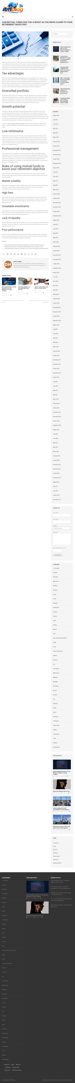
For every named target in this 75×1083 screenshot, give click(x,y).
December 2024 (57, 202)
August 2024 (56, 220)
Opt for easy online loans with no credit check (41, 287)
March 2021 (56, 399)
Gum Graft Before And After (60, 638)
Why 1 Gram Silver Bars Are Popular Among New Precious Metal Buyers (65, 81)
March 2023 (56, 294)
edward (64, 776)
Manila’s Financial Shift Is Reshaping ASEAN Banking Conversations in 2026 (24, 246)
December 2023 (57, 255)
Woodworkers (56, 747)
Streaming (55, 716)
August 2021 (56, 377)
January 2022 (56, 355)
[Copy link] (35, 254)
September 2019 (57, 477)
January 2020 (56, 460)
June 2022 (55, 333)
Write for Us (56, 859)
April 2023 (55, 290)
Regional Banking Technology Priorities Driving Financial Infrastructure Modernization (26, 248)
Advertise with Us (57, 863)
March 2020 (56, 451)
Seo (54, 699)
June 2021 (55, 386)
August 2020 (56, 429)
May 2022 (55, 338)
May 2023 (55, 285)
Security (55, 694)
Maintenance (56, 673)
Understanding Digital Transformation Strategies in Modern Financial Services (24, 245)
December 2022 (57, 307)
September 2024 (57, 215)
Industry (55, 655)
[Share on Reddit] (25, 254)
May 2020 (55, 442)
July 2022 (55, 329)
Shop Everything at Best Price (61, 791)
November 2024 (57, 207)
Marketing (55, 677)
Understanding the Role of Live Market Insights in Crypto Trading (65, 49)
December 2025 (57, 150)
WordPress (70, 1080)
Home (54, 646)
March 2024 (56, 242)
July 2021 (55, 381)
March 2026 (56, 137)
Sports (54, 712)
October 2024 (56, 211)
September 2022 (57, 320)
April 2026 (55, 133)
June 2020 (55, 438)
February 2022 (56, 351)
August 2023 (56, 272)
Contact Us (55, 843)
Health (54, 642)
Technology (56, 721)
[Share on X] (11, 254)
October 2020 (56, 421)
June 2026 (55, 124)
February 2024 (56, 246)
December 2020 (57, 412)
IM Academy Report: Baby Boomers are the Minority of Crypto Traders (9, 289)
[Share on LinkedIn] (14, 254)
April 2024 (55, 237)
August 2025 (56, 167)
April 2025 (55, 185)
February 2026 (56, 141)
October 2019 (56, 473)
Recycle (55, 690)
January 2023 (56, 303)
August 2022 (56, 325)
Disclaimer (55, 853)
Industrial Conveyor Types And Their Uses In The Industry (61, 827)
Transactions (56, 734)
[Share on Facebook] (7, 254)
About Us (55, 849)
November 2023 (57, 259)
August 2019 (56, 482)
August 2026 (56, 115)
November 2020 (57, 416)
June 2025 (55, 176)
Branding (55, 585)
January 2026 (56, 146)
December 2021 (57, 359)
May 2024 (55, 233)
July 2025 (55, 172)
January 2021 (56, 408)
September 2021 (57, 373)
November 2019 (57, 469)
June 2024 (55, 229)
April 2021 (55, 394)
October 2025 (56, 159)
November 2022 (57, 311)
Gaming (55, 625)
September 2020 (57, 425)
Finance (55, 616)
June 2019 (55, 490)
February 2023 (56, 298)
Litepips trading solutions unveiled (16, 123)
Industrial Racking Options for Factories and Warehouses (65, 91)
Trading (55, 729)
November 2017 (57, 499)
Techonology (56, 725)
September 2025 (57, 163)
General (55, 629)
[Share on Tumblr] (28, 254)
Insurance (55, 660)
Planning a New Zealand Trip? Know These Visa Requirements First (65, 70)
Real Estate (55, 686)
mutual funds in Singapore (18, 78)
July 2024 (55, 224)
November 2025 (57, 154)
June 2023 (55, 281)
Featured (55, 612)
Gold (54, 633)
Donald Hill (14, 58)
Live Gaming (56, 668)
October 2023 (56, 263)
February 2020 (56, 456)
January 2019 (56, 495)
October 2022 (56, 316)
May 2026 (55, 128)
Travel (54, 738)
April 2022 (55, 342)
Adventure (55, 577)
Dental (54, 598)
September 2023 (57, 268)
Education (55, 603)
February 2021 (56, 403)
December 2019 (57, 464)
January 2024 (56, 250)
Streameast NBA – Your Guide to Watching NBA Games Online (65, 100)
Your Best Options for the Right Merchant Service (24, 288)
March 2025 (56, 189)
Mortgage (55, 681)
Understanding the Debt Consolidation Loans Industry (61, 808)
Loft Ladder (56, 568)
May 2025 (55, 181)
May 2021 (55, 390)
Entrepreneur (56, 607)
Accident (55, 572)
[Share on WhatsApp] (18, 254)
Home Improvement (58, 651)
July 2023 (55, 277)
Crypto (54, 594)
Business (55, 590)
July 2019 (55, 486)
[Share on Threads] (32, 254)
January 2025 (56, 198)
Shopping (55, 703)
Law (54, 664)
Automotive (56, 581)
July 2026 (55, 119)
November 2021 (57, 364)
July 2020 (55, 434)
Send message (58, 554)
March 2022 (56, 346)
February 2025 (56, 194)
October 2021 (56, 368)
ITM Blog (13, 1080)
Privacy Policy (56, 856)
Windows (55, 742)
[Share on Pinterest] (21, 254)
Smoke (54, 708)
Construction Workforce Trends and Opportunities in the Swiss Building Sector (65, 59)
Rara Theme (58, 1080)
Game (54, 620)
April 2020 (55, 447)
